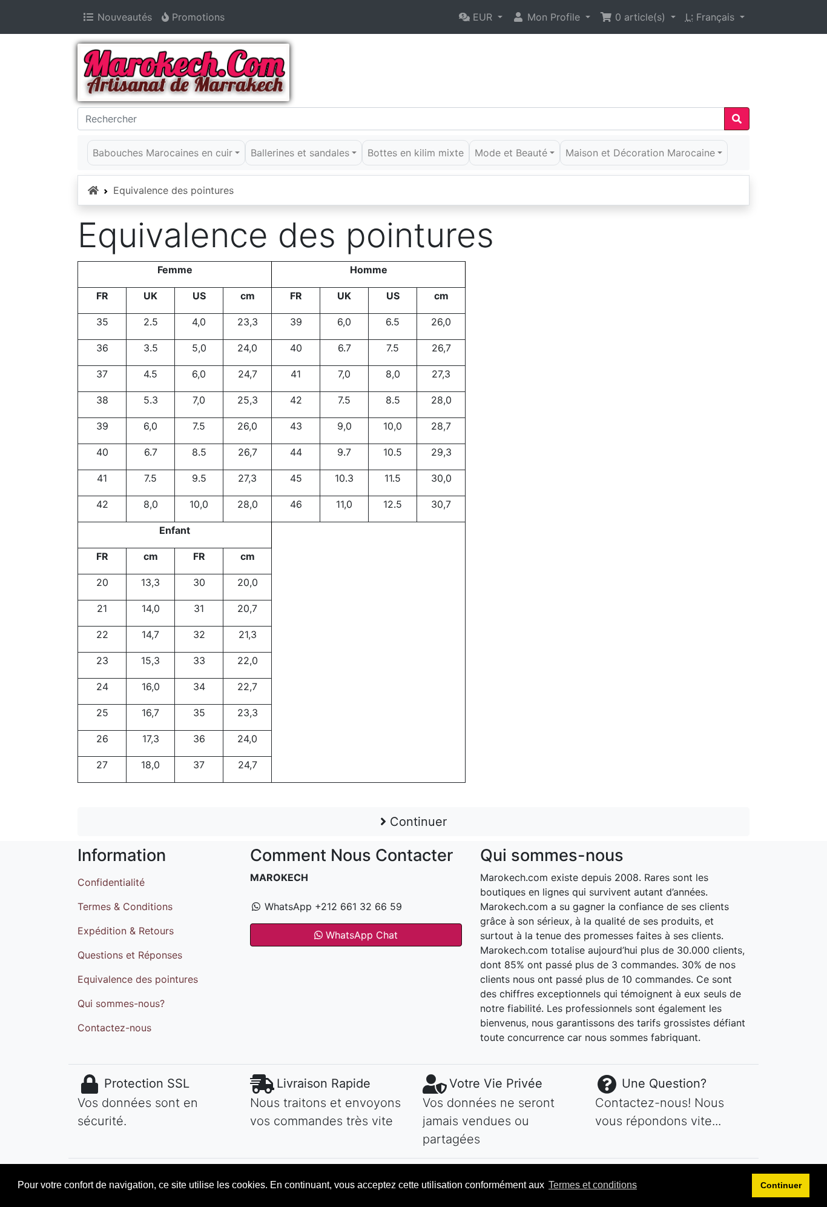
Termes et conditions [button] (593, 1185)
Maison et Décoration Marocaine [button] (640, 153)
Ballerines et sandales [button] (300, 153)
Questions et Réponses (129, 955)
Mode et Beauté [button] (511, 153)
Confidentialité (111, 882)
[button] (480, 17)
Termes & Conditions (125, 906)
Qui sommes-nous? (121, 1003)
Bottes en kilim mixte (415, 153)
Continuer (416, 821)
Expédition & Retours (125, 931)
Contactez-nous (114, 1028)
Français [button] (711, 17)
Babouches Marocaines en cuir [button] (162, 153)
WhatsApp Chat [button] (360, 935)
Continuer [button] (781, 1185)
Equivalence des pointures (173, 190)
